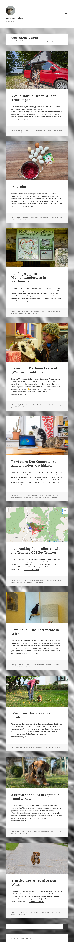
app (54, 912)
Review (46, 496)
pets (12, 407)
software (31, 497)
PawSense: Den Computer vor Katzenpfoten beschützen (34, 463)
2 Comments (22, 219)
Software (51, 496)
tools (36, 497)
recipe (16, 833)
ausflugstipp (56, 311)
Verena (27, 130)
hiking (16, 313)
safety (21, 497)
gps (18, 582)
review (17, 497)
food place (14, 666)
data (59, 580)
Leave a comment (52, 497)
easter (56, 217)
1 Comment (23, 132)
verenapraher (14, 18)
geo (12, 582)
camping (56, 130)
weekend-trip (23, 313)
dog (12, 313)
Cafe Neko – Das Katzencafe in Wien (35, 632)
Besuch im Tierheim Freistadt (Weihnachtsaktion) (35, 370)
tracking (29, 582)
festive (13, 219)
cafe (55, 664)
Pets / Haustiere (37, 130)
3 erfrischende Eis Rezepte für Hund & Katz (35, 797)
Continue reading (20, 119)
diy (53, 217)
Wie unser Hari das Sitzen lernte (32, 715)
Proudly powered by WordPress (21, 938)
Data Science (38, 580)
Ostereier (18, 186)
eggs (60, 217)
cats (56, 405)
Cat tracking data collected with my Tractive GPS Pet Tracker (36, 550)
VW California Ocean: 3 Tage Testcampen (33, 98)
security (26, 497)
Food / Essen (35, 217)
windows (41, 497)
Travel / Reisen (46, 130)
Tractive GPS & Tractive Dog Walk (33, 882)
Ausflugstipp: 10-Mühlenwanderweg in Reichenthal (28, 277)
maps (21, 582)
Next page (65, 926)
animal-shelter (49, 405)
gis (15, 582)
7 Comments (39, 582)
